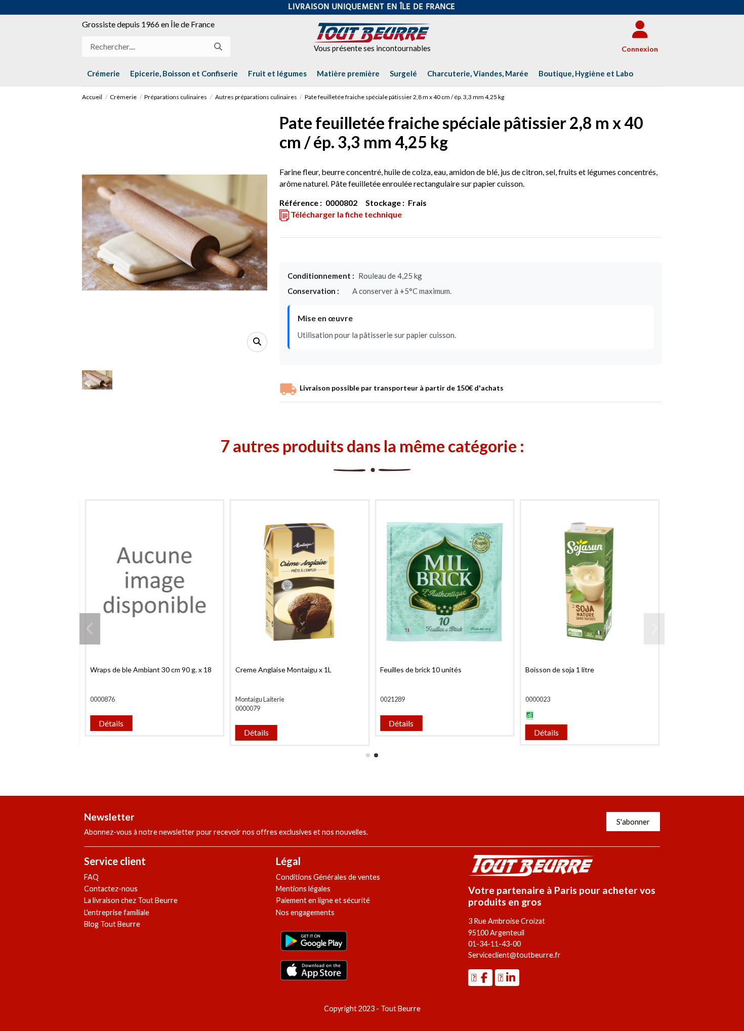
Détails (111, 723)
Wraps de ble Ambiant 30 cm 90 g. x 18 (151, 669)
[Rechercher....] (218, 46)
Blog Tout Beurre (112, 924)
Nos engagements (305, 912)
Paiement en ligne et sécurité (323, 900)
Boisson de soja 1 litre (559, 669)
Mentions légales (303, 888)
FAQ (91, 877)
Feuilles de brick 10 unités (421, 669)
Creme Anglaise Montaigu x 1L (283, 669)
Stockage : (384, 202)
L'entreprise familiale (116, 912)
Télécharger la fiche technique (345, 214)
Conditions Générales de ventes (328, 877)
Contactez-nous (111, 888)
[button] (585, 73)
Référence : (300, 202)
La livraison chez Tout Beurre (131, 900)
